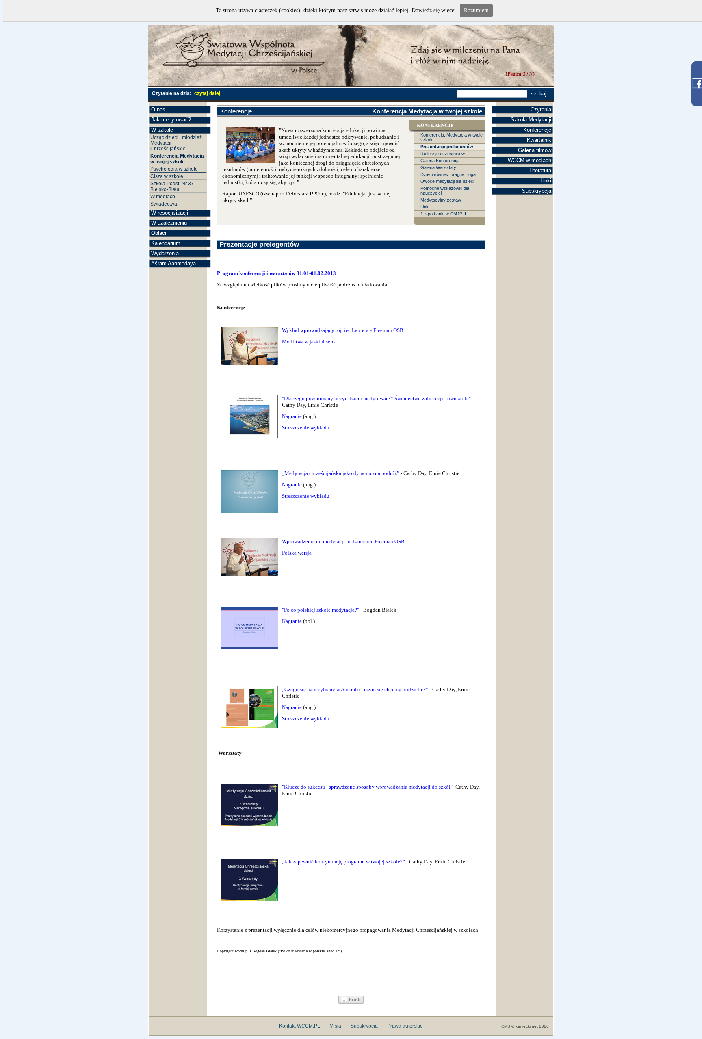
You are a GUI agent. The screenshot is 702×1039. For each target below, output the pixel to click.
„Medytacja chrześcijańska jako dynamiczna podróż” (340, 473)
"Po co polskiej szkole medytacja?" (320, 610)
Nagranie (292, 416)
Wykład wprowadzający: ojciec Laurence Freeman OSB (343, 330)
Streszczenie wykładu (306, 428)
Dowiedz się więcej (434, 10)
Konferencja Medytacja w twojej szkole (177, 159)
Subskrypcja (536, 191)
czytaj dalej (207, 93)
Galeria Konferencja (439, 160)
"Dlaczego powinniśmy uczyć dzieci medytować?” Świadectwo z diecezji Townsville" (376, 398)
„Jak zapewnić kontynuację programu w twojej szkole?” (343, 862)
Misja (335, 1026)
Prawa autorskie (405, 1026)
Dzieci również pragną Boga (448, 174)
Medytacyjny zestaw (440, 199)
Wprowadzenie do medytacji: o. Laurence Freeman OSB (343, 541)
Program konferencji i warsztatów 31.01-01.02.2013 (276, 273)
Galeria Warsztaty (438, 167)
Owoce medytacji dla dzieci (447, 181)
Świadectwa (163, 204)
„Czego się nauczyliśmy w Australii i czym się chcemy (341, 689)
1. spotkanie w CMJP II (443, 213)
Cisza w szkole (166, 176)
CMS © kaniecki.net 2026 (525, 1026)
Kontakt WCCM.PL (299, 1026)
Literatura (540, 170)
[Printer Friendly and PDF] (351, 1002)
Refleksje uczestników (442, 153)
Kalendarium (165, 243)
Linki (545, 181)
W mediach (162, 197)
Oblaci (158, 233)
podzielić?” (415, 689)
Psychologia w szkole (174, 169)
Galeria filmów (534, 150)
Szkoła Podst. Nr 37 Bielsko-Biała (172, 186)
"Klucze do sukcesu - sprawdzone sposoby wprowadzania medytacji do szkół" (367, 787)
